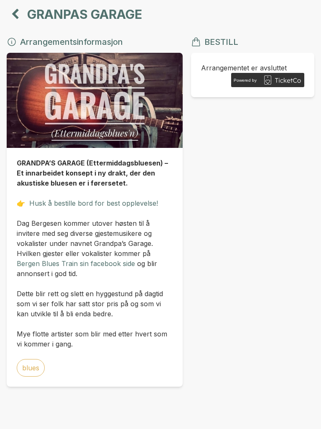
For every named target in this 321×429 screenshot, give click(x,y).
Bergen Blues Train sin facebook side (76, 263)
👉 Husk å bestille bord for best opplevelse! (87, 203)
